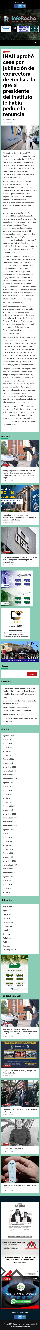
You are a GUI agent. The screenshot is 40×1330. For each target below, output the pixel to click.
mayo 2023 (7, 888)
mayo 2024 (7, 841)
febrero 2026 (8, 759)
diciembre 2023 (9, 861)
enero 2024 (8, 857)
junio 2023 (7, 884)
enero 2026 (8, 763)
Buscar (4, 666)
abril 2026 (7, 751)
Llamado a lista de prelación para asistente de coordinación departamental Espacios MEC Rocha (19, 517)
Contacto (14, 1312)
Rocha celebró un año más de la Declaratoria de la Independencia (17, 708)
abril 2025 (7, 798)
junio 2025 (7, 790)
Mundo (6, 930)
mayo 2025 (7, 794)
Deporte (6, 918)
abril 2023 (7, 892)
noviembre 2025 (10, 771)
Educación (7, 926)
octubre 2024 (9, 822)
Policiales (7, 938)
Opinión (6, 934)
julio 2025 (7, 786)
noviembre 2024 (10, 818)
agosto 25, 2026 (9, 480)
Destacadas (8, 922)
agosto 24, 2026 (9, 522)
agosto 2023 (8, 876)
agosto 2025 (8, 783)
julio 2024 (7, 833)
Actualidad (7, 52)
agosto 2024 (8, 829)
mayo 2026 (7, 747)
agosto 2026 (8, 735)
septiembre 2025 (10, 779)
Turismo (6, 946)
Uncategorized (9, 950)
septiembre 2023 (10, 873)
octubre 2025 (9, 775)
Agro (5, 910)
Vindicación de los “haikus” (14, 714)
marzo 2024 (8, 849)
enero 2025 (8, 810)
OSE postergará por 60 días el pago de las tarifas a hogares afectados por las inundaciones (20, 559)
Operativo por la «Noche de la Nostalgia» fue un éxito (20, 719)
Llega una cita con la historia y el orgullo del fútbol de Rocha (19, 702)
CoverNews (14, 1327)
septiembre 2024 (10, 826)
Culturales (7, 914)
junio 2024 (7, 837)
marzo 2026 (8, 755)
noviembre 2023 (10, 865)
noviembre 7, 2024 (10, 119)
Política (6, 942)
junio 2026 (7, 743)
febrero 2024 (8, 853)
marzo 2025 (8, 802)
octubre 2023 (9, 869)
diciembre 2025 (9, 767)
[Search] (36, 43)
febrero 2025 (8, 806)
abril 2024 (7, 845)
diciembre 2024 (9, 814)
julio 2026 (7, 739)
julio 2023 (7, 880)
